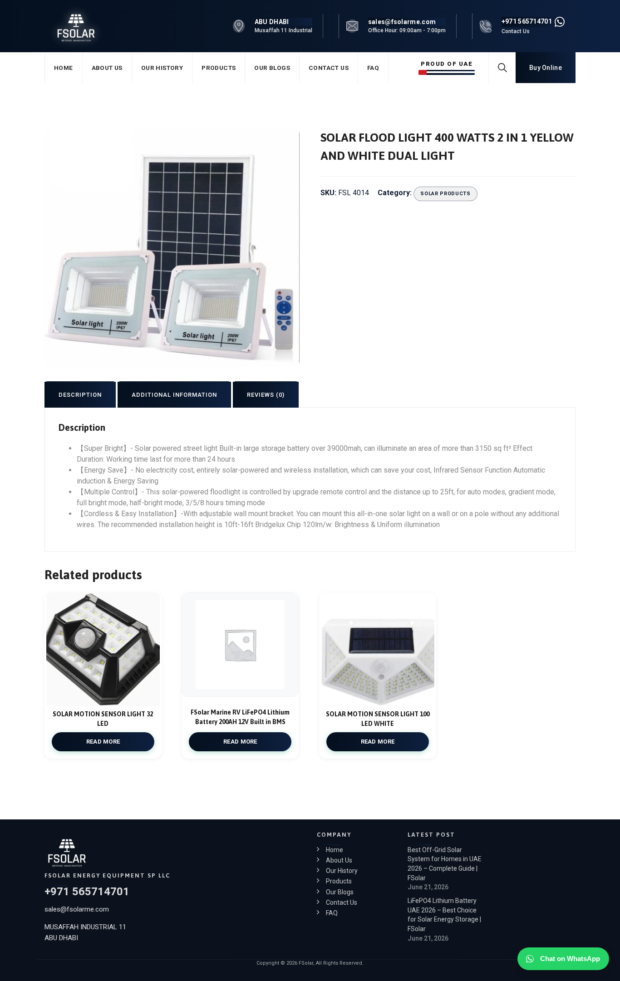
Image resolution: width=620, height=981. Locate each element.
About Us (107, 67)
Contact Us (329, 67)
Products (219, 67)
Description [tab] (80, 394)
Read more (103, 741)
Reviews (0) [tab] (266, 394)
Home (63, 67)
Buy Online (545, 67)
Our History (162, 67)
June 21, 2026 (428, 887)
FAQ (373, 67)
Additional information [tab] (174, 394)
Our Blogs (272, 67)
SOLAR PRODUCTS (445, 194)
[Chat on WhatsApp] (560, 22)
